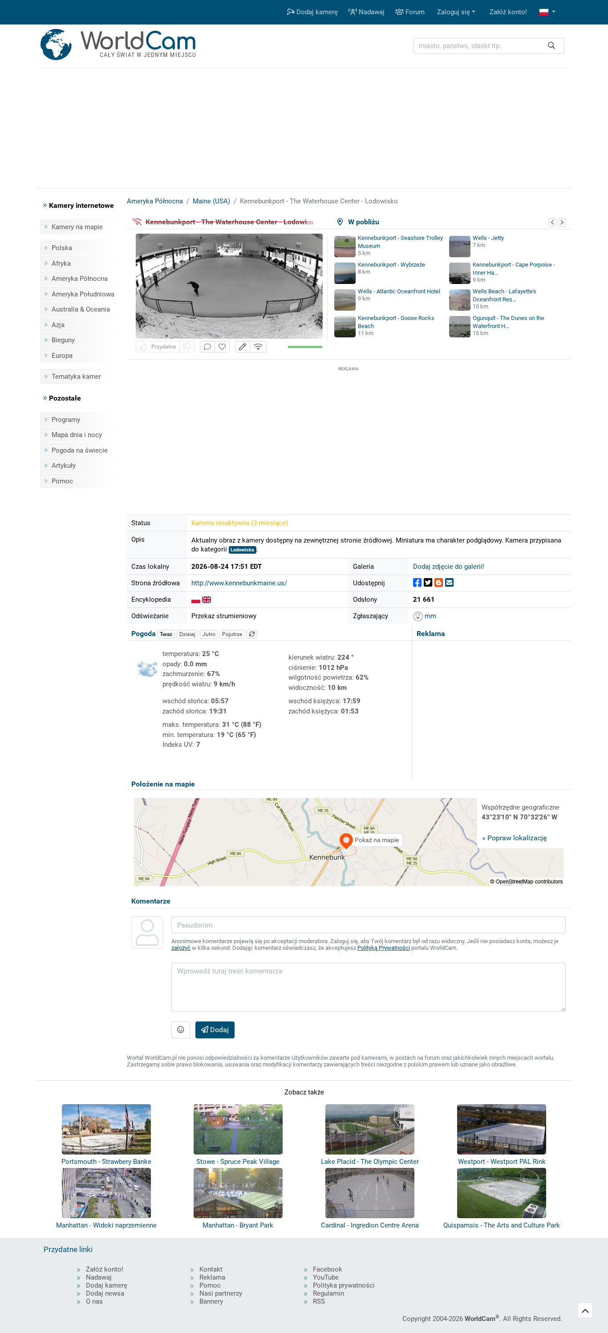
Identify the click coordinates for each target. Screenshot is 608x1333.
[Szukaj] (551, 46)
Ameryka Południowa (83, 294)
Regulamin (328, 1293)
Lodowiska (242, 550)
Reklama (212, 1277)
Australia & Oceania (81, 309)
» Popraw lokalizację (514, 838)
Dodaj (218, 1029)
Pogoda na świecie (80, 450)
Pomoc (62, 481)
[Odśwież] (252, 634)
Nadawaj (371, 12)
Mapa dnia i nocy (77, 435)
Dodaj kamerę (316, 12)
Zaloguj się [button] (453, 12)
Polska (62, 248)
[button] (547, 12)
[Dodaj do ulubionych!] (222, 347)
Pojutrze (232, 634)
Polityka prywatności (344, 1285)
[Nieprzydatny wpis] (187, 347)
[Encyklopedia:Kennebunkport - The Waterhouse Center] (206, 600)
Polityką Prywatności (383, 947)
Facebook (327, 1269)
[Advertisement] (348, 435)
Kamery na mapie (77, 227)
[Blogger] (438, 582)
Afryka (61, 263)
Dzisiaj (187, 634)
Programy (66, 420)
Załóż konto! (508, 12)
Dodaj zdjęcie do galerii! (448, 567)
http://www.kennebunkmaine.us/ (239, 583)
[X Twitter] (428, 582)
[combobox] (488, 46)
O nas (94, 1301)
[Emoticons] (180, 1029)
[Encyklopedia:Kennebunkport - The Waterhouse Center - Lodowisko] (195, 600)
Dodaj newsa (105, 1293)
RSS (319, 1301)
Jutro (209, 634)
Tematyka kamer (76, 377)
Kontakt (211, 1269)
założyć (181, 947)
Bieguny (63, 340)
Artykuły (64, 466)
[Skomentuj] (207, 347)
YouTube (326, 1277)
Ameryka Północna (80, 279)
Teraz (166, 634)
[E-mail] (449, 582)
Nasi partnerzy (220, 1293)
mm (429, 616)
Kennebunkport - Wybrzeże (391, 264)
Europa (62, 356)
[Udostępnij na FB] (417, 582)
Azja (58, 325)
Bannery (211, 1301)
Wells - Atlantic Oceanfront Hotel (399, 291)
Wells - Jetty (488, 238)
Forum (414, 12)
